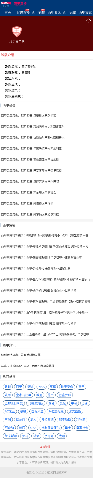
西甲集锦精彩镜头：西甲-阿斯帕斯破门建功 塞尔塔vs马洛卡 (38, 323)
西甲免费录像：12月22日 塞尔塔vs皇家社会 (28, 192)
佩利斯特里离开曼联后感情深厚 (20, 355)
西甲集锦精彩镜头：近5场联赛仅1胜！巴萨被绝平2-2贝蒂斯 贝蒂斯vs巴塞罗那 (47, 312)
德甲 (51, 395)
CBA (33, 427)
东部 (85, 403)
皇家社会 (82, 427)
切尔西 (20, 419)
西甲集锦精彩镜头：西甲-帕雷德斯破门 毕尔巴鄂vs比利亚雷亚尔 (41, 257)
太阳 (62, 436)
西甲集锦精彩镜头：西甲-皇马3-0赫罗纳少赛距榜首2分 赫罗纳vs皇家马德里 (47, 279)
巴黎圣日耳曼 (14, 403)
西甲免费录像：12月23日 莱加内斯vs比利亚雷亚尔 (32, 126)
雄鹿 (22, 427)
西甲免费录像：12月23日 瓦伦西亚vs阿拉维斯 (30, 159)
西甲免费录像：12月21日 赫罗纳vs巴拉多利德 (30, 214)
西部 (51, 403)
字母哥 (49, 436)
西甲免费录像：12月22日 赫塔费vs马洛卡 (27, 203)
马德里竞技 (35, 403)
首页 (88, 21)
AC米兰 (10, 411)
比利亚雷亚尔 (51, 427)
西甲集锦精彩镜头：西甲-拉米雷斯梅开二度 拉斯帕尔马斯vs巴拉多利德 (45, 301)
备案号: (30, 472)
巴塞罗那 (65, 395)
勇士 (68, 427)
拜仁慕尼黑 (56, 411)
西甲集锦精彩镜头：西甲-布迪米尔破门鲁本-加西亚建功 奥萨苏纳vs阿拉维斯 (47, 246)
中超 (74, 403)
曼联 (23, 411)
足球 (8, 386)
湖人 (33, 419)
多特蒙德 (48, 419)
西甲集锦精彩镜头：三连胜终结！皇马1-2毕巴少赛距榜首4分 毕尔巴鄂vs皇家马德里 (47, 334)
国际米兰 (37, 411)
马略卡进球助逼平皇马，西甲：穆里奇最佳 (28, 366)
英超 (53, 386)
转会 (36, 436)
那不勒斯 (65, 419)
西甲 (19, 386)
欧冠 (39, 395)
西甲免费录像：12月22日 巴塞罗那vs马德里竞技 (31, 170)
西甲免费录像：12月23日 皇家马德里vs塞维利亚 (31, 148)
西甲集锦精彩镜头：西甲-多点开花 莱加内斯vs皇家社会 (36, 268)
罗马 (25, 436)
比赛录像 (67, 386)
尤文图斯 (75, 411)
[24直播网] (13, 4)
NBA (41, 386)
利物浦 (80, 419)
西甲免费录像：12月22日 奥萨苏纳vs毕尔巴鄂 (30, 181)
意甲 (81, 386)
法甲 (8, 395)
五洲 (8, 419)
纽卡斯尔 (11, 436)
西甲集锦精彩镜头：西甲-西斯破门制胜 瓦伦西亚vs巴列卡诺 (38, 290)
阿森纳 (9, 427)
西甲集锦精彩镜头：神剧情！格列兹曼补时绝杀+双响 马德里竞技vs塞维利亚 (47, 235)
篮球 (30, 386)
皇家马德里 (23, 395)
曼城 (63, 403)
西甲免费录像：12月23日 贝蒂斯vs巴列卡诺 (28, 115)
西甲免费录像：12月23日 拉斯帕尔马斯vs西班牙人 (32, 137)
